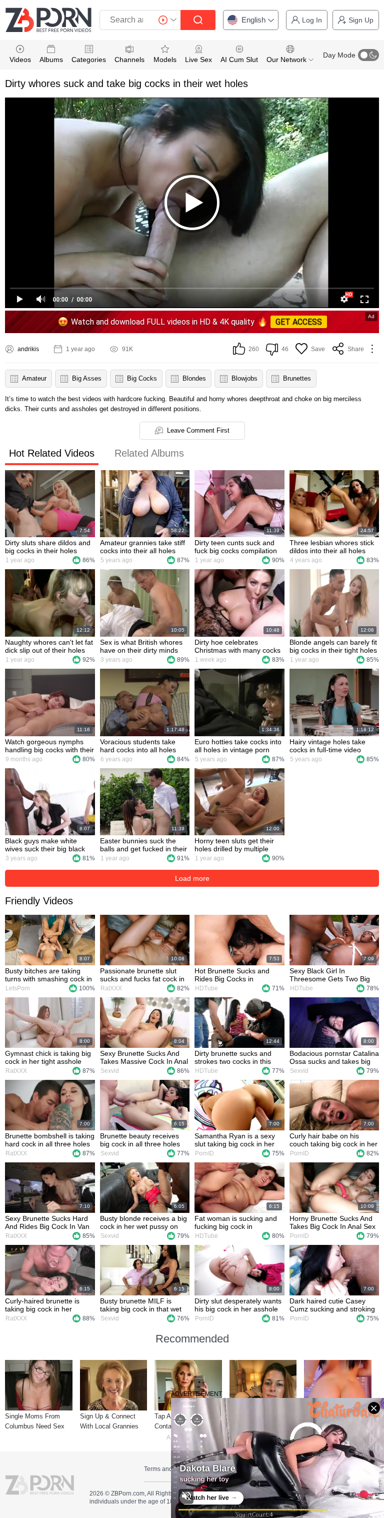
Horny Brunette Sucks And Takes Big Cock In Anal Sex (333, 1222)
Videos (20, 60)
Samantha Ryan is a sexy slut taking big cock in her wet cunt (234, 1140)
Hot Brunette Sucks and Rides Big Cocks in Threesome (232, 975)
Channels (129, 60)
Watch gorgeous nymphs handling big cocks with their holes (49, 746)
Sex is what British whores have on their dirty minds (141, 646)
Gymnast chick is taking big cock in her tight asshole (48, 1057)
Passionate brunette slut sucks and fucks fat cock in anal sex (142, 975)
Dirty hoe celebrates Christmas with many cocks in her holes (237, 646)
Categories (89, 60)
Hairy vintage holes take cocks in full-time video (328, 746)
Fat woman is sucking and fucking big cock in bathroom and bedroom (235, 1222)
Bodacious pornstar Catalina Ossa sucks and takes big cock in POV (334, 1057)
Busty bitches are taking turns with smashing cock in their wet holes (48, 975)
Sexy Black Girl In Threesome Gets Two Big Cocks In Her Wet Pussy (330, 975)
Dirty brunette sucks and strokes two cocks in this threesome (233, 1057)
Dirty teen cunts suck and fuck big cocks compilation (235, 547)
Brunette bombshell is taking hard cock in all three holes (49, 1140)
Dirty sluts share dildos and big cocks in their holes (47, 547)
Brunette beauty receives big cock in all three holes (140, 1140)
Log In (312, 20)
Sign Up (361, 20)
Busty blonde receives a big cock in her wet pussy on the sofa (143, 1222)
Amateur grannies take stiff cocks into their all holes (142, 547)
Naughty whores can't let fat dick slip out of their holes (49, 646)
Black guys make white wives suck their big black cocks (45, 845)
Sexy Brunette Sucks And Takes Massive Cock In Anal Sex (144, 1057)
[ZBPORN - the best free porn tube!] (48, 20)
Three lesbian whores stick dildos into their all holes (332, 547)
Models (165, 60)
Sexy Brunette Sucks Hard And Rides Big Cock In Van (47, 1222)
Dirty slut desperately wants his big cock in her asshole (238, 1305)
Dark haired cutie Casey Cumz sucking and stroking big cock (332, 1305)
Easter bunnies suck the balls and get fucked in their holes (143, 845)
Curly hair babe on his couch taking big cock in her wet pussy (334, 1140)
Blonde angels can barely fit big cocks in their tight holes (333, 646)
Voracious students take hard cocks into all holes (138, 746)
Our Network (287, 60)
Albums (51, 60)
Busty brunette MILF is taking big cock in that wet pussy (141, 1305)
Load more (192, 878)
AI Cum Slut (239, 60)
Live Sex (198, 60)
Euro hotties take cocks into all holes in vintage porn (238, 746)
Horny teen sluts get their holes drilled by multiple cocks (234, 845)
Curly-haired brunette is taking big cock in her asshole (42, 1305)
